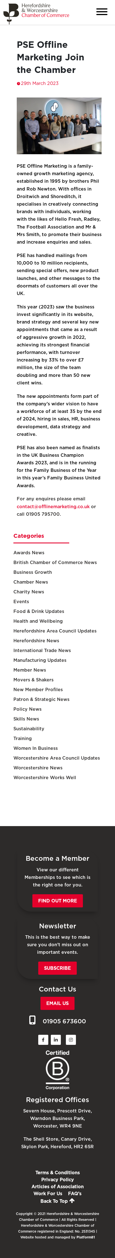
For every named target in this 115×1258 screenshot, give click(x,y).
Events (21, 601)
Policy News (27, 709)
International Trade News (42, 650)
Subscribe (57, 968)
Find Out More (57, 900)
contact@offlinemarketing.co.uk (53, 506)
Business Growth (32, 572)
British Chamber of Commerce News (55, 562)
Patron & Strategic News (41, 699)
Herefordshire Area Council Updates (55, 631)
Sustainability (28, 728)
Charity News (28, 591)
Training (22, 738)
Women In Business (35, 748)
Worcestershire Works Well (44, 777)
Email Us (57, 1003)
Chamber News (30, 582)
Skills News (26, 719)
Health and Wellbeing (38, 621)
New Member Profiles (38, 689)
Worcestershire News (38, 768)
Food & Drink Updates (38, 611)
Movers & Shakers (33, 679)
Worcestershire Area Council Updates (56, 758)
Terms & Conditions (57, 1172)
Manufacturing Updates (39, 660)
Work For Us (47, 1193)
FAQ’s (75, 1193)
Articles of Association (58, 1186)
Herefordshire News (36, 640)
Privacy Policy (57, 1179)
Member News (29, 670)
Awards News (28, 552)
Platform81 (85, 1237)
